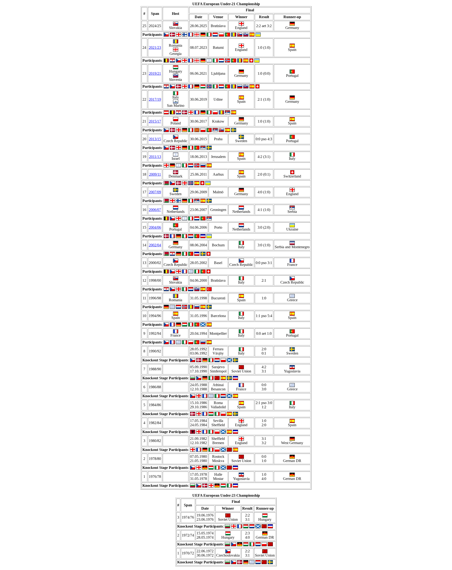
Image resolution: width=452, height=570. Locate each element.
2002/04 (155, 245)
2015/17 (155, 121)
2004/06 (155, 227)
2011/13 (155, 157)
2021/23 (155, 47)
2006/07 (155, 210)
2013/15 (155, 139)
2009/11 (155, 174)
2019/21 (155, 73)
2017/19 (155, 99)
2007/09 (155, 192)
